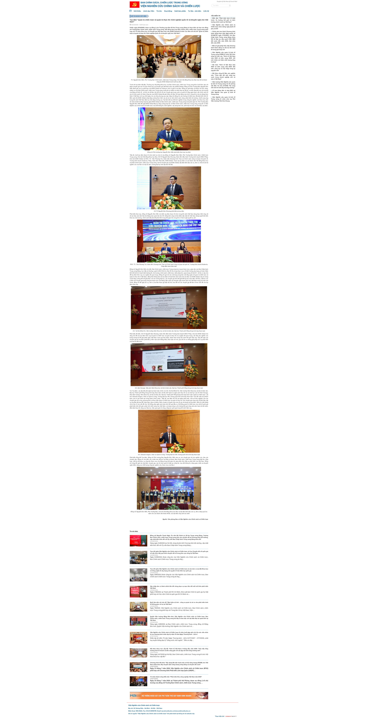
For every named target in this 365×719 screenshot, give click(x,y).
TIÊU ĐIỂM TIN (215, 15)
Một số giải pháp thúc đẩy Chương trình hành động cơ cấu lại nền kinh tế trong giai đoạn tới (223, 47)
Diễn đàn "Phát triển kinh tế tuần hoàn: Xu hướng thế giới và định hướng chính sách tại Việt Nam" (223, 20)
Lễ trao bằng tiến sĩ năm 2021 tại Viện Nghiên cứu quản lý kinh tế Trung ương (223, 92)
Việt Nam (226, 1)
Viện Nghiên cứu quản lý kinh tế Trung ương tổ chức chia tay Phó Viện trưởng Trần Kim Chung (223, 99)
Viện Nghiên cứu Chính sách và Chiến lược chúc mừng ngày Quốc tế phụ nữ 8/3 (223, 26)
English (219, 1)
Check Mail (233, 1)
